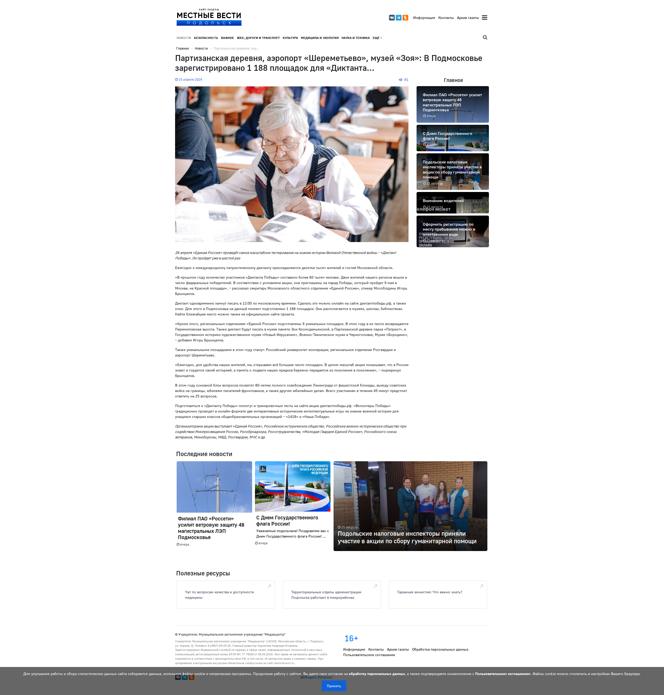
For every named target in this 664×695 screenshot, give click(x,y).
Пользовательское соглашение (369, 654)
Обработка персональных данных (440, 649)
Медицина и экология (320, 38)
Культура (290, 38)
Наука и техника (356, 38)
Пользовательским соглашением (502, 673)
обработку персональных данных (377, 673)
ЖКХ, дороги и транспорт (258, 38)
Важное (227, 38)
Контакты (446, 17)
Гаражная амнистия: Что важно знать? (429, 592)
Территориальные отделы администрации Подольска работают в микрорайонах (326, 595)
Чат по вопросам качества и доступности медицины (219, 595)
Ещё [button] (376, 38)
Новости (184, 38)
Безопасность (206, 38)
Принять (334, 686)
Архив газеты (468, 17)
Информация (424, 17)
